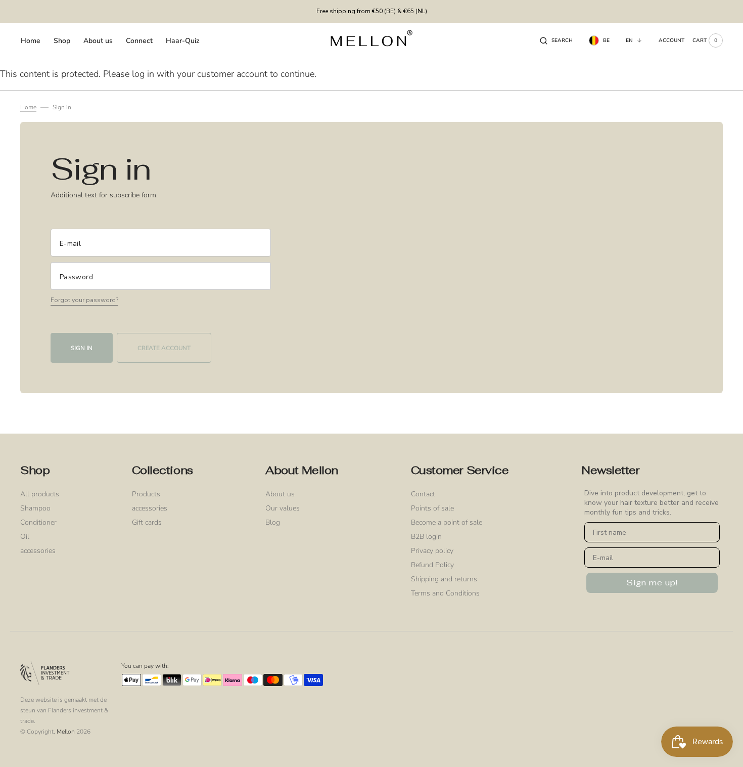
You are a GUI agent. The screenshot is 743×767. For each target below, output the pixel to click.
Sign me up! (652, 582)
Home (28, 107)
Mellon (66, 732)
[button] (556, 40)
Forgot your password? (84, 300)
